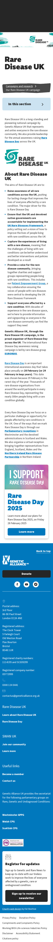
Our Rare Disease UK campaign (23, 90)
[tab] (22, 86)
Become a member (13, 774)
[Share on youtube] (26, 584)
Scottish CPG (10, 828)
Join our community (14, 744)
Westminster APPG (13, 815)
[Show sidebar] (42, 104)
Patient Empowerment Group (28, 283)
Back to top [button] (43, 551)
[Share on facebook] (17, 584)
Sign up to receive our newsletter (26, 896)
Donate (27, 574)
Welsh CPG (8, 821)
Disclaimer (7, 933)
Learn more (26, 532)
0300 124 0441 (10, 685)
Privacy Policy (9, 917)
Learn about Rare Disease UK (19, 715)
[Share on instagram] (36, 584)
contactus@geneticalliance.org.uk (21, 696)
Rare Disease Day (14, 363)
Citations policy (10, 938)
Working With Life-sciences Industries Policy (24, 928)
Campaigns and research (19, 86)
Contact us (8, 781)
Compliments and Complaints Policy (20, 923)
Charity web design (11, 909)
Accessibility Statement (28, 933)
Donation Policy (27, 917)
